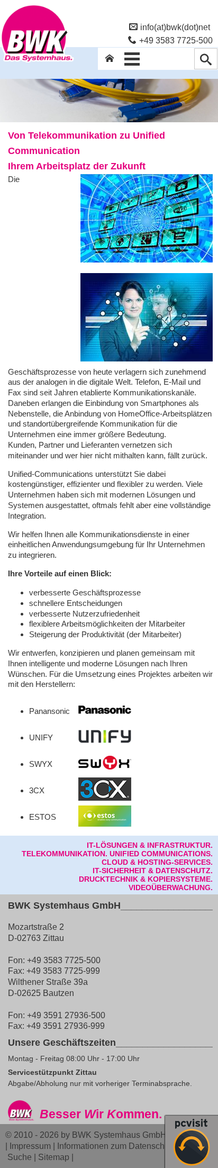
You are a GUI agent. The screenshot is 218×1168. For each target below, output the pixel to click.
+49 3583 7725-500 (176, 40)
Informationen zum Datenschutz (116, 1146)
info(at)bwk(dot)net (175, 27)
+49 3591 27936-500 (66, 1015)
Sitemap (53, 1157)
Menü (132, 58)
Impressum (30, 1146)
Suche (19, 1157)
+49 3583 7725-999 (63, 970)
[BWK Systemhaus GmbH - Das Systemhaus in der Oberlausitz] (37, 62)
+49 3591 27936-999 (65, 1025)
